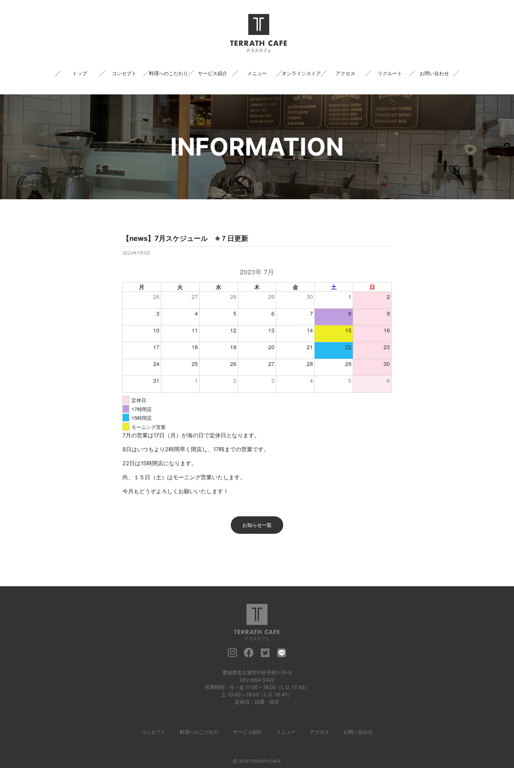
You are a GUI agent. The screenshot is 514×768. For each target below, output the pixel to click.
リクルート (390, 73)
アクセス (345, 73)
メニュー (257, 73)
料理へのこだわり (168, 73)
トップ (79, 73)
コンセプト (124, 73)
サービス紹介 (212, 73)
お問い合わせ (434, 73)
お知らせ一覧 (257, 525)
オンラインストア (301, 73)
